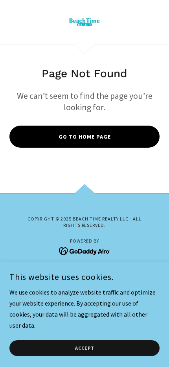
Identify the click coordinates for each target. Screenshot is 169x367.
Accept (84, 348)
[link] (84, 22)
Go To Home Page (85, 136)
